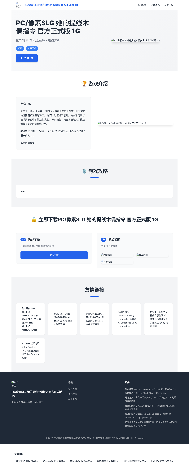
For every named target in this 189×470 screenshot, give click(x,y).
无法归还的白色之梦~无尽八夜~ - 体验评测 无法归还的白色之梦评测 (82, 460)
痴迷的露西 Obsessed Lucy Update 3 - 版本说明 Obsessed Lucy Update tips (109, 460)
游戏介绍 (142, 4)
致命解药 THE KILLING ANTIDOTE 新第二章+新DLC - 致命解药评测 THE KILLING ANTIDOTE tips (28, 460)
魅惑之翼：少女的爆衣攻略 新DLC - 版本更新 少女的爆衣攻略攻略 (55, 460)
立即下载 (168, 4)
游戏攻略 (155, 4)
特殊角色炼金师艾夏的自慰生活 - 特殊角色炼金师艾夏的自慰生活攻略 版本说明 (136, 460)
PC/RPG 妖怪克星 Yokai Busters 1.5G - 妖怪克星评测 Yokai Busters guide (163, 460)
